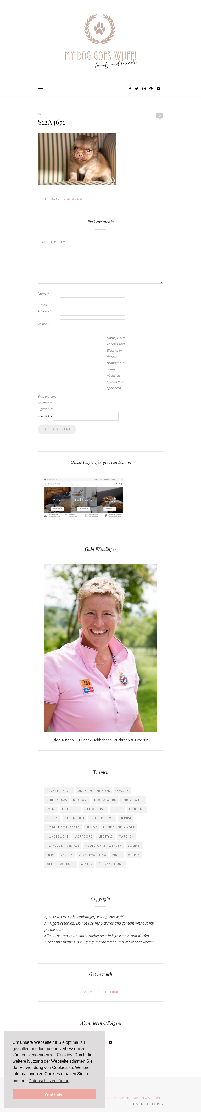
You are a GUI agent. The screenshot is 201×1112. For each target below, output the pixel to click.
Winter (86, 864)
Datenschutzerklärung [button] (49, 1081)
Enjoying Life (133, 800)
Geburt (53, 818)
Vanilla (67, 855)
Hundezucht (57, 836)
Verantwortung (92, 855)
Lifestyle (105, 836)
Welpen (134, 855)
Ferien (117, 809)
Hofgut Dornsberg (63, 827)
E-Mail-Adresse (45, 307)
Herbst (125, 818)
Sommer (135, 845)
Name (43, 293)
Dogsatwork (105, 800)
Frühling (137, 809)
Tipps (51, 855)
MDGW (77, 199)
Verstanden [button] (54, 1094)
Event (51, 809)
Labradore (83, 836)
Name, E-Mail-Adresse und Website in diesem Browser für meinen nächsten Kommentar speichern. (117, 362)
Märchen (126, 836)
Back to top (147, 1104)
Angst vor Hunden (94, 791)
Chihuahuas (57, 800)
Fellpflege (71, 809)
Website (43, 323)
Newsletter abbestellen (112, 1098)
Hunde (91, 827)
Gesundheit (75, 818)
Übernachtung (111, 864)
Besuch (122, 791)
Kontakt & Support (146, 1098)
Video (117, 855)
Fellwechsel (96, 809)
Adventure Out (59, 791)
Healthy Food (102, 818)
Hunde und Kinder (119, 827)
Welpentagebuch (61, 864)
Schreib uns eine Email (101, 991)
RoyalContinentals (63, 845)
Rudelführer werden (103, 845)
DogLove (80, 800)
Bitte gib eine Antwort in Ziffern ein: (47, 402)
